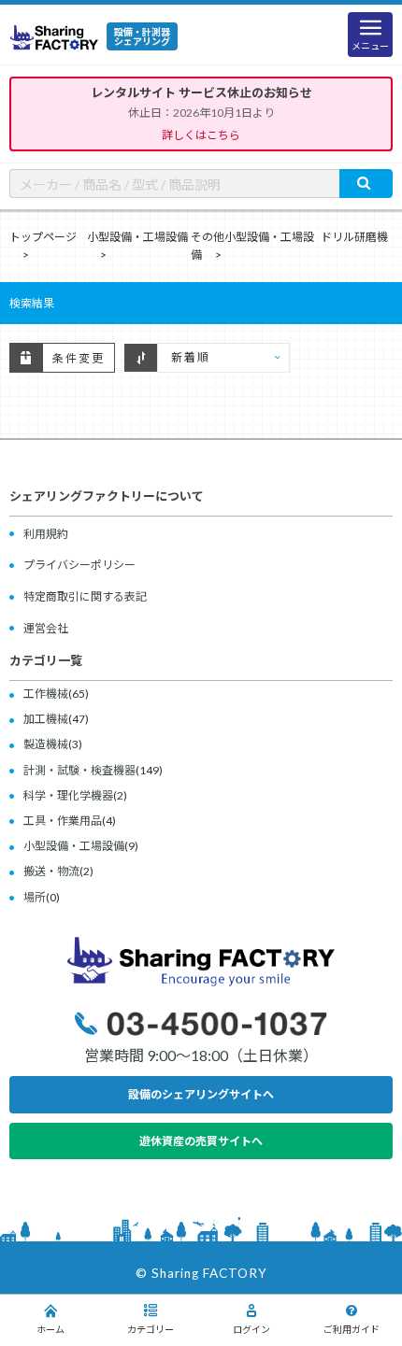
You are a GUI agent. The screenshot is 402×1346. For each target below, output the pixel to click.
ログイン (251, 1329)
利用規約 (45, 534)
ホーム (50, 1329)
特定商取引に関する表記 (85, 596)
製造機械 (45, 744)
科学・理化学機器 (68, 795)
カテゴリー (150, 1329)
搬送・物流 (51, 871)
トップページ (43, 237)
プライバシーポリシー (79, 565)
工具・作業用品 (62, 821)
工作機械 (45, 694)
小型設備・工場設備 (137, 237)
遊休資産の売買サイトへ (201, 1141)
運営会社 (45, 628)
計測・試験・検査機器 (79, 770)
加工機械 (45, 719)
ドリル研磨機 (354, 237)
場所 (34, 897)
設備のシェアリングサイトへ (201, 1094)
